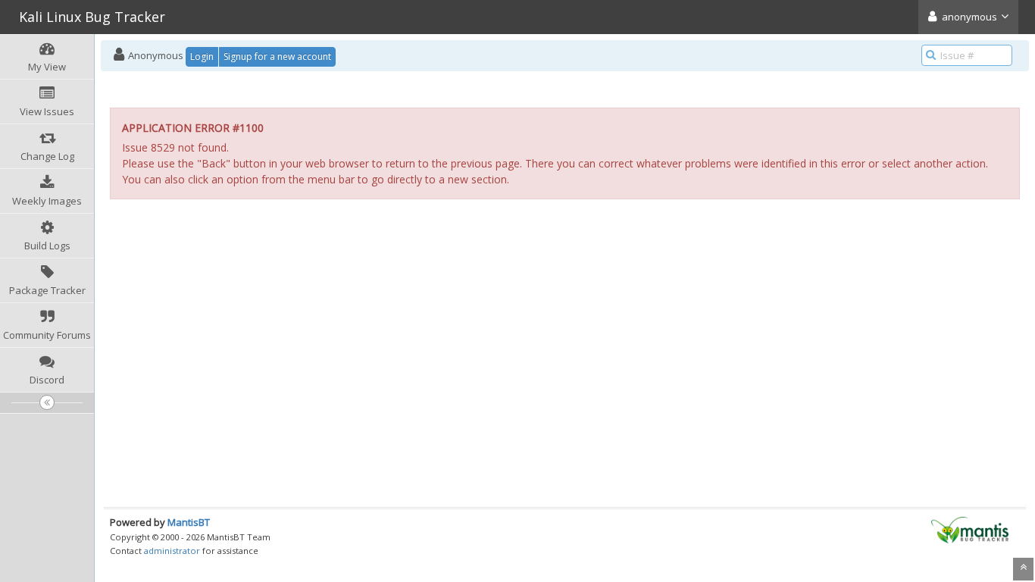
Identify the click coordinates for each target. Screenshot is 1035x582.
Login (202, 56)
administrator (172, 550)
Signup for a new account (277, 56)
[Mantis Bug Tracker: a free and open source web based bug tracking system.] (969, 529)
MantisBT (188, 522)
